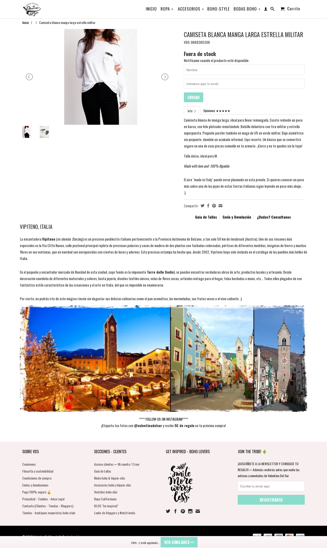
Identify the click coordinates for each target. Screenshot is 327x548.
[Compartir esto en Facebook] (207, 206)
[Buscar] (273, 10)
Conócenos (29, 464)
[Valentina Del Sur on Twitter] (168, 511)
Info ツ (192, 110)
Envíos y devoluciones (35, 484)
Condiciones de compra (36, 477)
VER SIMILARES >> (179, 542)
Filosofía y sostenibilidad (37, 471)
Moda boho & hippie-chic (109, 477)
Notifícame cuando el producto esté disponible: (216, 60)
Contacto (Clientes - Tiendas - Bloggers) (47, 505)
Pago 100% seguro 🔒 (36, 491)
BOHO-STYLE (218, 9)
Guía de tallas (102, 471)
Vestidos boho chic (105, 491)
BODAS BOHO (247, 9)
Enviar (193, 97)
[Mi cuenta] (266, 10)
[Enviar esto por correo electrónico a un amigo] (219, 206)
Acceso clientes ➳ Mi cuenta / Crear (117, 464)
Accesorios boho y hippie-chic (112, 484)
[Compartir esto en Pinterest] (213, 206)
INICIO (151, 9)
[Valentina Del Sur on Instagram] (190, 511)
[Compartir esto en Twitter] (201, 206)
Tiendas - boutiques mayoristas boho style (48, 512)
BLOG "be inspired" (106, 505)
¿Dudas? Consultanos (274, 217)
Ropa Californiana (105, 498)
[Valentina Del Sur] (55, 1)
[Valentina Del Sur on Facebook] (175, 511)
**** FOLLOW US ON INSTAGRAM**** (163, 419)
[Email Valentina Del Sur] (198, 511)
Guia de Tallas (206, 217)
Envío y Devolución (237, 217)
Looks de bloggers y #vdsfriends (114, 512)
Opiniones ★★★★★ (216, 110)
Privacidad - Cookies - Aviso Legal (43, 498)
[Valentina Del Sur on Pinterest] (183, 511)
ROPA (167, 9)
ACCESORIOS (191, 9)
